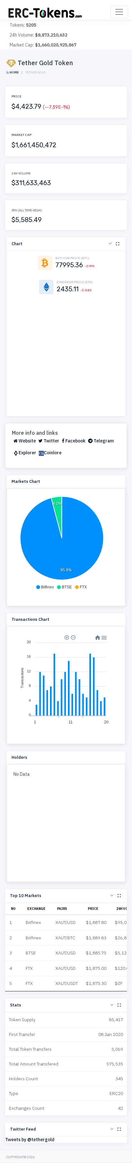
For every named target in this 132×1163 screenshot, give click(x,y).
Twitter (51, 441)
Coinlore (53, 453)
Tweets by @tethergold (29, 1139)
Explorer (27, 453)
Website (27, 441)
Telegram (103, 441)
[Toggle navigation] (119, 11)
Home (14, 72)
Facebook (75, 441)
